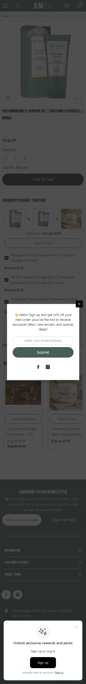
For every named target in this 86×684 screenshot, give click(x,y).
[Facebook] (38, 367)
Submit (43, 352)
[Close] (79, 304)
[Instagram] (48, 367)
